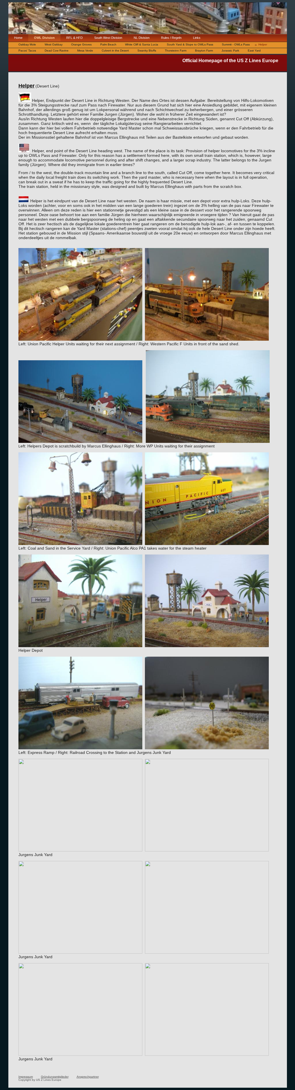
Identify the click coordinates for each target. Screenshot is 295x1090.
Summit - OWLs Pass (236, 44)
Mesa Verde (85, 50)
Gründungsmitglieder (55, 1076)
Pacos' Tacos (27, 50)
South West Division (108, 37)
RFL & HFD (74, 37)
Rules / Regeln (171, 37)
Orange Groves (81, 44)
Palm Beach (108, 44)
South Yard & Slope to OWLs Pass (190, 44)
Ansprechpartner (88, 1076)
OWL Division (44, 37)
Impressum (25, 1076)
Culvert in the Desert (115, 50)
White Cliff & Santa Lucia (141, 44)
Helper (262, 44)
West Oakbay (54, 44)
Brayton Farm (204, 50)
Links (197, 37)
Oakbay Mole (27, 44)
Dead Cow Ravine (57, 50)
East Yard (254, 50)
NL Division (142, 37)
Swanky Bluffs (146, 50)
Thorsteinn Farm (175, 50)
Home (18, 37)
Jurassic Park (230, 50)
